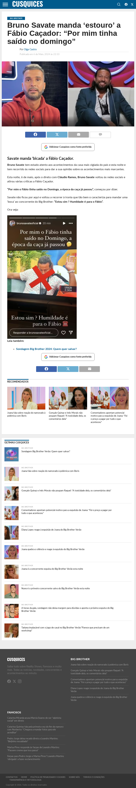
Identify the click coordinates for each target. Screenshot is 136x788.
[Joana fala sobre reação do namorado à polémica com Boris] (26, 408)
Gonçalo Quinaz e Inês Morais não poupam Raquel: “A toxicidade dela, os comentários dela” (67, 416)
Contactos (12, 777)
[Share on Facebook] (35, 133)
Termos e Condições (93, 777)
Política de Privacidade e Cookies (47, 777)
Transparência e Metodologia (25, 780)
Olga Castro (30, 49)
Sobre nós (74, 777)
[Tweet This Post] (57, 133)
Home (24, 777)
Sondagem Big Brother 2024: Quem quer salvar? (46, 349)
